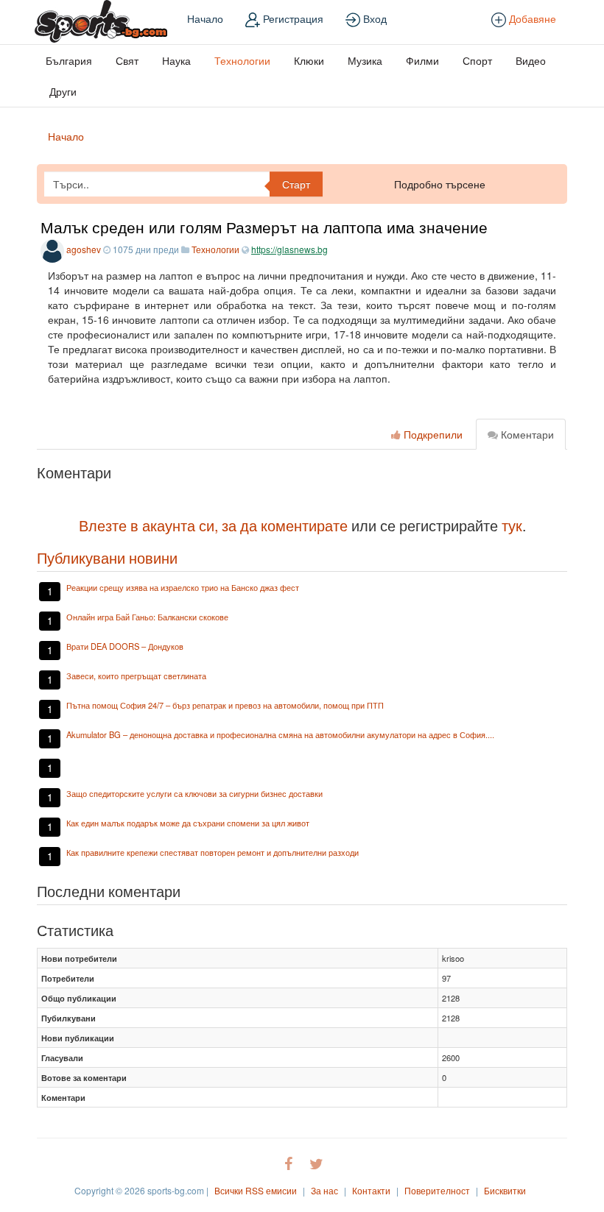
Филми (422, 60)
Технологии (242, 60)
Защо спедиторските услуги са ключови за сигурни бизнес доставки (194, 793)
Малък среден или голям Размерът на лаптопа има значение (264, 227)
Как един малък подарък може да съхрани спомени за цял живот (187, 823)
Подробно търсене (439, 184)
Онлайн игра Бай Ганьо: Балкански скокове (147, 617)
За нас (324, 1190)
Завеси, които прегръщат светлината (136, 675)
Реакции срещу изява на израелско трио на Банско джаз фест (182, 587)
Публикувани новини (107, 557)
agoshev (83, 249)
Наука (176, 60)
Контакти (371, 1190)
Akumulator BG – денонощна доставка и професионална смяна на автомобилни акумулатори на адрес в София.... (280, 734)
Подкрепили (432, 434)
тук (512, 525)
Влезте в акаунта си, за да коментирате (213, 525)
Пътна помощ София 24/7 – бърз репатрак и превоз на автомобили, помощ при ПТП (225, 705)
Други (63, 91)
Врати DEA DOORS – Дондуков (124, 646)
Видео (531, 60)
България (69, 60)
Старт (296, 184)
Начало (205, 18)
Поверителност (437, 1190)
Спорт (477, 60)
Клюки (309, 60)
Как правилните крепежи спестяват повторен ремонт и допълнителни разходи (212, 852)
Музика (365, 60)
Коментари (526, 434)
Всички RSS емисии (255, 1190)
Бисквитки (505, 1190)
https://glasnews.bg (289, 249)
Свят (127, 60)
